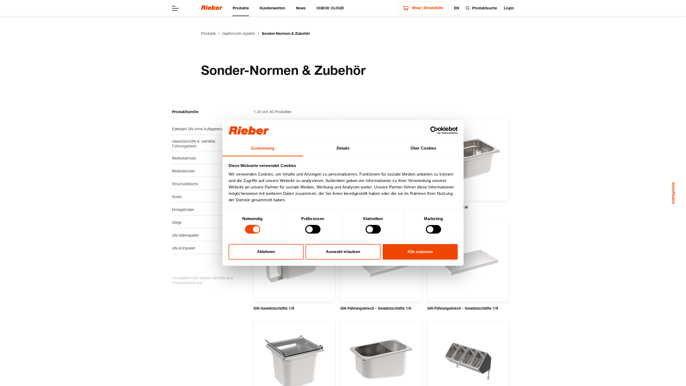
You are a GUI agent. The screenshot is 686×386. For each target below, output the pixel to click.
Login (509, 8)
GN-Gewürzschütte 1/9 (273, 308)
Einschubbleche (185, 183)
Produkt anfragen (292, 281)
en (456, 8)
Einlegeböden (183, 209)
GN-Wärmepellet (185, 235)
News (301, 8)
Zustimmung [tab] (263, 148)
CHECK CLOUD (330, 8)
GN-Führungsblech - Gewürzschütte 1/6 (375, 308)
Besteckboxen (183, 171)
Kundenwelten (272, 8)
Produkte (241, 8)
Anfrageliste (673, 193)
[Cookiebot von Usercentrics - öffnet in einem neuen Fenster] (434, 131)
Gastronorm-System (238, 33)
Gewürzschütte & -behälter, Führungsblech (194, 143)
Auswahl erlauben (343, 251)
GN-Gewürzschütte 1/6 (447, 207)
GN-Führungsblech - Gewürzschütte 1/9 (462, 308)
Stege (176, 222)
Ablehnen (266, 251)
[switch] (312, 229)
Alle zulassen (420, 251)
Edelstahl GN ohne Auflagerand (197, 129)
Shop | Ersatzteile (427, 7)
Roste (176, 196)
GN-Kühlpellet (183, 248)
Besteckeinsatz (184, 158)
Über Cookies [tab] (423, 148)
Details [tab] (343, 148)
